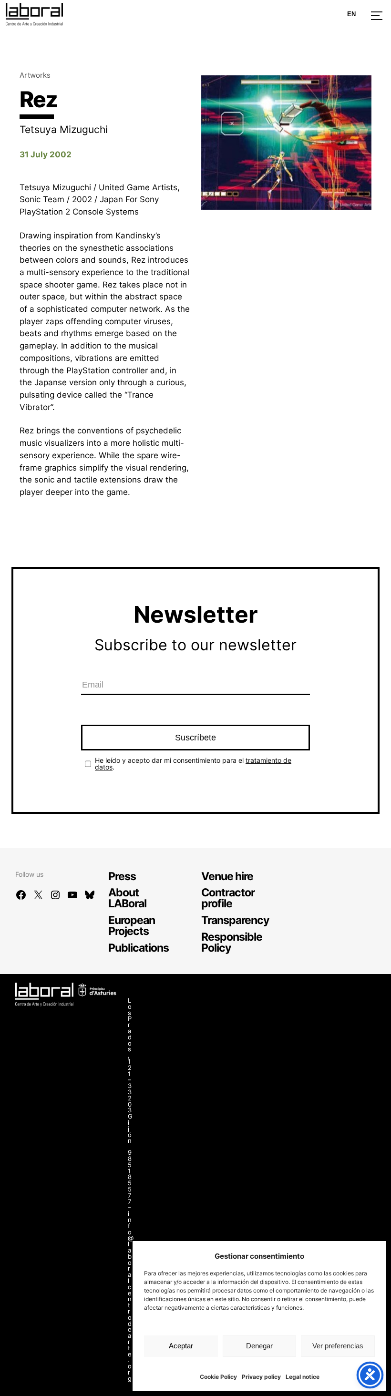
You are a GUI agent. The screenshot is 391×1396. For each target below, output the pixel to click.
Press (122, 876)
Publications (138, 947)
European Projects (131, 925)
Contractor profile (228, 898)
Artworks (35, 75)
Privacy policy (261, 1376)
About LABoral (127, 898)
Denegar (259, 1346)
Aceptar (181, 1346)
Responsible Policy (231, 942)
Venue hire (227, 876)
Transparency (235, 920)
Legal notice (302, 1376)
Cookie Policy (218, 1376)
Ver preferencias (337, 1346)
